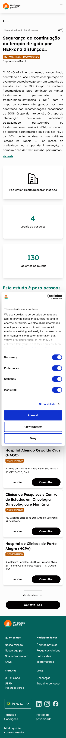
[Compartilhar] (58, 30)
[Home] (11, 6)
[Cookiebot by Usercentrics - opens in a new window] (47, 296)
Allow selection (33, 426)
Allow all (33, 415)
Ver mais (8, 156)
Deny (33, 438)
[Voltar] (6, 21)
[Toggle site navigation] (61, 5)
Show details (47, 404)
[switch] (57, 368)
